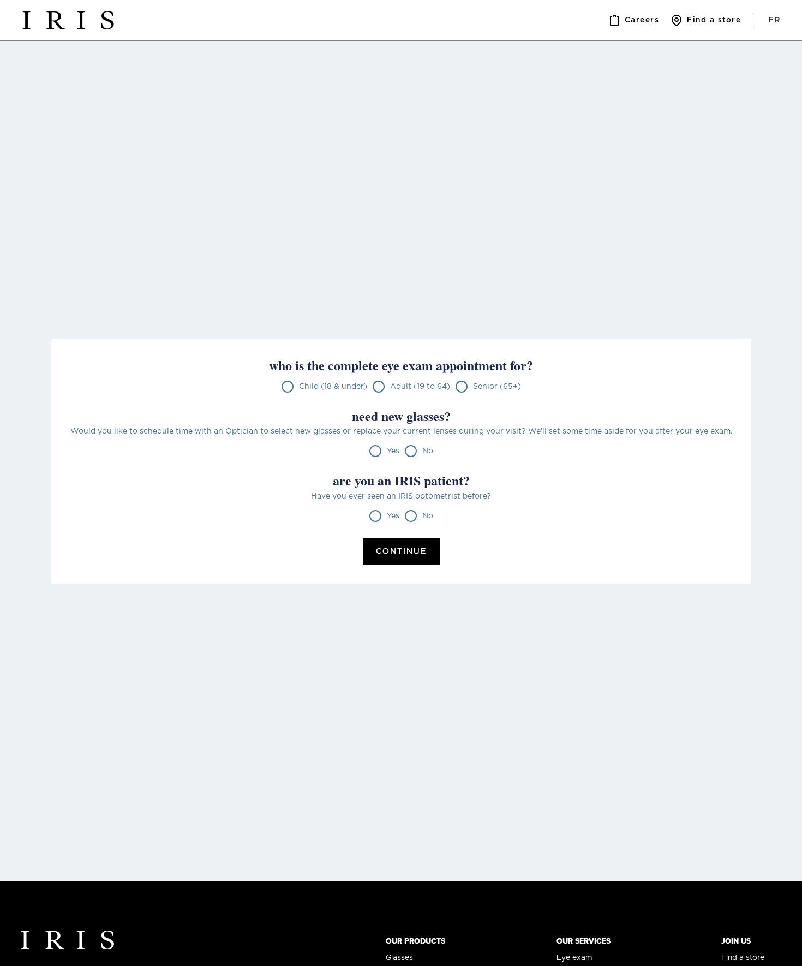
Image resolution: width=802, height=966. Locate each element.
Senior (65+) (497, 386)
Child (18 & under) (333, 386)
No (427, 451)
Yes (393, 451)
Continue (401, 551)
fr (774, 20)
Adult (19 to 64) (420, 386)
